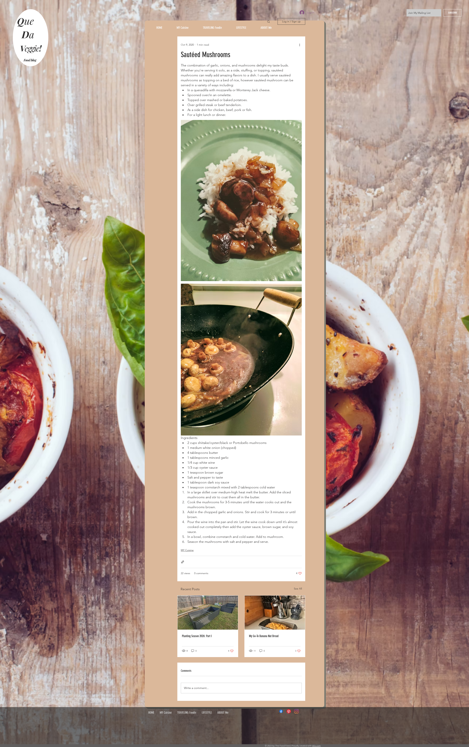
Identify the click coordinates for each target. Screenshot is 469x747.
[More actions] (299, 44)
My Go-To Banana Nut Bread (263, 636)
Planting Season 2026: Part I (197, 636)
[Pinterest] (289, 711)
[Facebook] (281, 711)
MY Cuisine (187, 550)
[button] (268, 21)
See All (298, 588)
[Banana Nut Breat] (275, 613)
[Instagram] (296, 711)
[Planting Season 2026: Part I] (208, 613)
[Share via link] (182, 562)
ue (30, 20)
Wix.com (316, 745)
